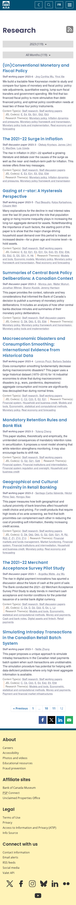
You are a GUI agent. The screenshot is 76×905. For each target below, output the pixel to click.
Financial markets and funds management (33, 539)
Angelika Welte (46, 574)
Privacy (7, 822)
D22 (38, 607)
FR (59, 5)
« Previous (20, 708)
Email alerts (10, 857)
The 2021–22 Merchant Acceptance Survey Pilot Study (34, 565)
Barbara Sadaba (62, 361)
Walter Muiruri (61, 284)
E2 (25, 252)
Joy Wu (60, 574)
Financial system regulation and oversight (26, 468)
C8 (25, 607)
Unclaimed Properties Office (21, 798)
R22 (5, 538)
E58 (46, 173)
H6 (32, 255)
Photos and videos (15, 758)
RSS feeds (9, 862)
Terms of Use (11, 817)
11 (53, 708)
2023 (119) (36, 44)
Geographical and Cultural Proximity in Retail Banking (30, 484)
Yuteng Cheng (43, 431)
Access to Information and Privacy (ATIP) (29, 828)
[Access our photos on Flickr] (66, 886)
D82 (31, 534)
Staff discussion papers (52, 170)
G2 (26, 461)
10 (46, 708)
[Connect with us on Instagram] (32, 886)
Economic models (24, 259)
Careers (8, 748)
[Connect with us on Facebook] (21, 886)
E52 (41, 173)
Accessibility (11, 753)
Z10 (18, 538)
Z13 (24, 538)
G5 (18, 255)
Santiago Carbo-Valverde (49, 493)
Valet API (8, 873)
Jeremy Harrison (50, 287)
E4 (25, 114)
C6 (25, 683)
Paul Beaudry (42, 202)
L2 (54, 607)
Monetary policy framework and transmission (45, 121)
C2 (25, 399)
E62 (41, 114)
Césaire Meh (10, 205)
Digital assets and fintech (42, 618)
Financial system (12, 402)
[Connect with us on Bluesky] (44, 886)
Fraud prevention (14, 768)
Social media (11, 868)
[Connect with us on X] (10, 886)
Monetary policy (38, 118)
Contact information (16, 852)
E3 (25, 173)
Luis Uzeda (23, 148)
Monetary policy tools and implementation (26, 125)
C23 (31, 399)
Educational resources (18, 763)
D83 (31, 321)
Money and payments (58, 614)
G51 (23, 255)
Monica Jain (45, 284)
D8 (25, 321)
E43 (51, 252)
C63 (31, 683)
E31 (30, 173)
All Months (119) (36, 55)
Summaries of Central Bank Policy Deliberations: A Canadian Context (38, 275)
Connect (11, 793)
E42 (44, 683)
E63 (46, 114)
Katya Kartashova (61, 202)
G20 (51, 534)
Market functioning (50, 541)
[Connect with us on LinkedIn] (55, 886)
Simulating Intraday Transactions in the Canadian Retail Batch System (37, 637)
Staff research (30, 111)
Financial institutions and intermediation (45, 464)
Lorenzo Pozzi (43, 361)
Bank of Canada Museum (19, 788)
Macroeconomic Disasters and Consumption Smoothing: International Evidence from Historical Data (34, 347)
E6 (29, 114)
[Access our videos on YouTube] (38, 898)
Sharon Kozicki (31, 287)
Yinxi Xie (60, 76)
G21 (31, 461)
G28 (37, 461)
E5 (35, 173)
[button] (42, 720)
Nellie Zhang (42, 649)
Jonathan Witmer (12, 287)
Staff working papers (50, 111)
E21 (30, 252)
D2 (33, 607)
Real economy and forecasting (53, 262)
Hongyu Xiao (23, 496)
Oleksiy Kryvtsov (47, 144)
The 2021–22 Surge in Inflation (33, 139)
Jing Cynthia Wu (44, 76)
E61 (35, 114)
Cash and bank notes (15, 618)
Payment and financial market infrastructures (28, 693)
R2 (66, 534)
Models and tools (38, 611)
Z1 (13, 538)
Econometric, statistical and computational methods (38, 406)
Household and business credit (40, 402)
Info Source (10, 833)
